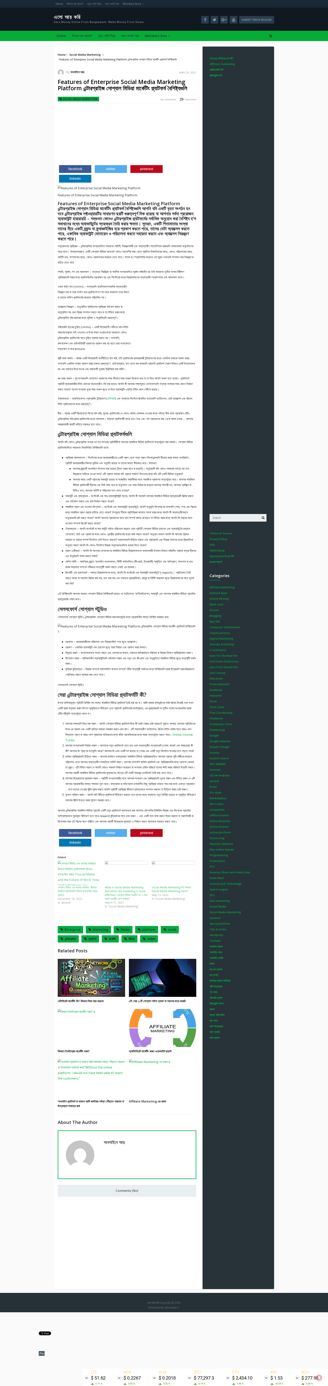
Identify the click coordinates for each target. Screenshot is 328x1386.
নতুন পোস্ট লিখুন (94, 3)
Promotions (217, 861)
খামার (212, 963)
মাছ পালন (214, 1020)
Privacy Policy (218, 539)
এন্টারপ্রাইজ (70, 939)
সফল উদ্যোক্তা (216, 1026)
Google (214, 735)
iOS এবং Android (219, 775)
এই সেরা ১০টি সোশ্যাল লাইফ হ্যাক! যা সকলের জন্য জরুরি (157, 1001)
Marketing (100, 929)
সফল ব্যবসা (215, 1037)
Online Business (220, 821)
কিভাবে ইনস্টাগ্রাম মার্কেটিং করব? (74, 1051)
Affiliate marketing (222, 64)
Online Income (219, 826)
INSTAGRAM (217, 764)
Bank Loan (216, 604)
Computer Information (225, 627)
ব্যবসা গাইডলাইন (217, 1015)
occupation (217, 809)
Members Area (132, 3)
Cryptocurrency (220, 633)
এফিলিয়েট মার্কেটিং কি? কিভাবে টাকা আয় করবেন (81, 1001)
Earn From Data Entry (224, 661)
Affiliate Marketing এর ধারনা (147, 1101)
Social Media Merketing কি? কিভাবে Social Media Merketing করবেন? (171, 889)
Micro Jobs (216, 804)
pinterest (146, 169)
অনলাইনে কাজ (216, 952)
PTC (212, 866)
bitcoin (214, 610)
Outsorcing (217, 838)
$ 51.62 (98, 1378)
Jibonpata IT (172, 1307)
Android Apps (218, 593)
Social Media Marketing (80, 99)
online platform (220, 832)
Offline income (219, 815)
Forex (213, 701)
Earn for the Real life (223, 655)
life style (215, 792)
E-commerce (218, 650)
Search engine (219, 889)
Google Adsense (220, 741)
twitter (110, 169)
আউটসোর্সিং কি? (217, 69)
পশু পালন (213, 992)
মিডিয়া (132, 939)
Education (216, 678)
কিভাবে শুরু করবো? (75, 3)
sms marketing (220, 901)
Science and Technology (225, 883)
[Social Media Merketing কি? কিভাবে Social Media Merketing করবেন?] (173, 873)
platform (148, 929)
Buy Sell (215, 621)
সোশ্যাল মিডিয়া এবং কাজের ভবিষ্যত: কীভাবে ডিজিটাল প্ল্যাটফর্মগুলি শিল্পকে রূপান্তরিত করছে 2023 (78, 891)
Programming (219, 855)
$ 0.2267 (132, 1378)
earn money (218, 673)
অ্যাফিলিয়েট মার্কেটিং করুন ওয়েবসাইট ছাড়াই (150, 1051)
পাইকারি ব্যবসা (216, 998)
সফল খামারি (215, 1032)
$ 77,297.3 (204, 1378)
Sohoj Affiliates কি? (222, 58)
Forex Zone (217, 707)
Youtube (215, 940)
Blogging (215, 616)
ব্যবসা (212, 1009)
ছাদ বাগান (214, 975)
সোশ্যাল (151, 939)
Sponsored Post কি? (222, 556)
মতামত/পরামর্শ (216, 562)
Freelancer (216, 718)
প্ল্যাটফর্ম (92, 939)
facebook (75, 169)
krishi (213, 787)
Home (59, 3)
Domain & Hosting (222, 644)
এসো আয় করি (67, 17)
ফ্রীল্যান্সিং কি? (216, 75)
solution (215, 918)
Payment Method (221, 844)
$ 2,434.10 (242, 1378)
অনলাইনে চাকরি (216, 958)
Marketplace (218, 798)
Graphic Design (219, 747)
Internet (215, 769)
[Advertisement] (127, 135)
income (214, 752)
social (172, 929)
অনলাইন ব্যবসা (216, 946)
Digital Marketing (221, 638)
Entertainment (219, 684)
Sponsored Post (220, 923)
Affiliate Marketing (222, 587)
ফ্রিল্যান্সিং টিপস (217, 1003)
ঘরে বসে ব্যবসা (216, 969)
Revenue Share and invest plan (230, 872)
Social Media (218, 906)
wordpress (216, 935)
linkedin (75, 179)
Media (125, 929)
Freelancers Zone (221, 724)
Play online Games (222, 849)
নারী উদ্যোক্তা (216, 986)
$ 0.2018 (167, 1378)
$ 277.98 (310, 1378)
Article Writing (219, 598)
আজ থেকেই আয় (112, 3)
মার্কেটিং (112, 939)
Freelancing (217, 730)
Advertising (217, 550)
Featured (216, 695)
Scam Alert (217, 878)
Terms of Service (221, 533)
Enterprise (72, 929)
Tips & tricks (218, 929)
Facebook (216, 690)
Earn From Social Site (224, 667)
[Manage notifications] (319, 1378)
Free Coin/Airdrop (221, 712)
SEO (212, 895)
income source (219, 758)
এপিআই (111, 398)
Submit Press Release (256, 19)
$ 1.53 (276, 1378)
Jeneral (214, 781)
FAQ (212, 544)
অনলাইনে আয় (77, 72)
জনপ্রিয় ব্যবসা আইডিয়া (220, 980)
